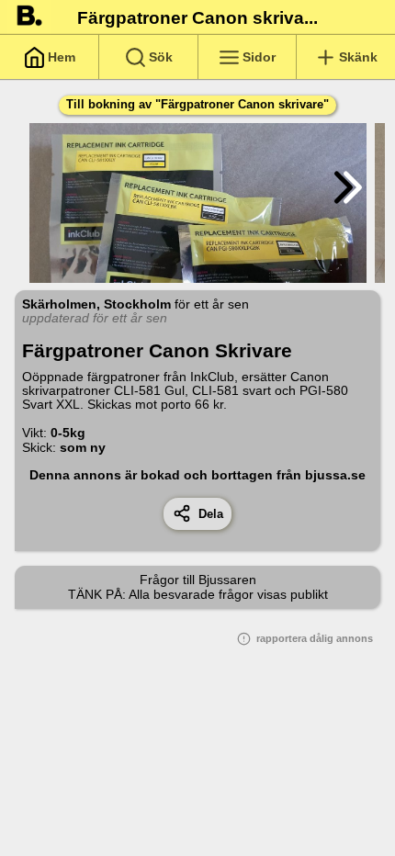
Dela (207, 514)
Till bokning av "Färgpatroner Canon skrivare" (197, 104)
